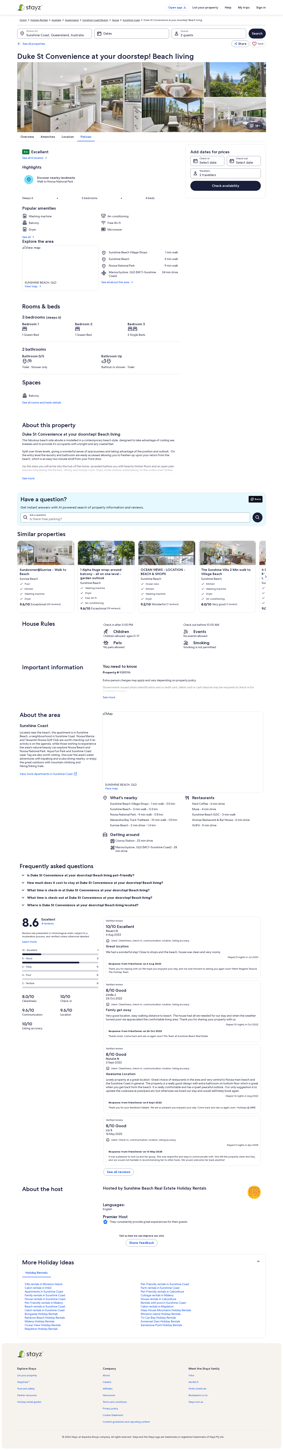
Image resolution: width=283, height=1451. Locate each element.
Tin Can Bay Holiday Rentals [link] (158, 1317)
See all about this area (115, 282)
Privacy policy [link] (110, 1408)
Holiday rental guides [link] (29, 1402)
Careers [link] (107, 1382)
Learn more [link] (29, 943)
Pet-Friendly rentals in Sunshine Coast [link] (165, 1284)
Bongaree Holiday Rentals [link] (41, 1314)
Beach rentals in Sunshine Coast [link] (45, 1306)
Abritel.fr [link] (193, 1382)
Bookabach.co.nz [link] (198, 1395)
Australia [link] (56, 20)
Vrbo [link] (191, 1375)
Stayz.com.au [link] (196, 1402)
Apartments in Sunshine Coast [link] (44, 1291)
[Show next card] (265, 576)
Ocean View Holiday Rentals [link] (43, 1325)
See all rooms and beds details (41, 402)
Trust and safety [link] (26, 1388)
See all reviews (118, 1172)
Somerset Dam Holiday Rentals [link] (160, 1321)
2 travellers (208, 175)
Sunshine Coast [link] (131, 20)
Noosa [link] (115, 20)
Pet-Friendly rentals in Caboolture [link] (162, 1291)
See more (28, 478)
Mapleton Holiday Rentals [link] (41, 1329)
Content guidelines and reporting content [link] (126, 1421)
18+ (257, 126)
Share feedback (141, 1243)
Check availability (225, 186)
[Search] (257, 517)
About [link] (106, 1375)
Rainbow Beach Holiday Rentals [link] (45, 1317)
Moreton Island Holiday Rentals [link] (161, 1314)
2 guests (187, 35)
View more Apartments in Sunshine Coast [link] (46, 774)
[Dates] (131, 34)
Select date (208, 162)
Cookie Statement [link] (113, 1415)
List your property (205, 7)
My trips (244, 7)
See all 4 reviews (32, 158)
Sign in (261, 7)
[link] (258, 43)
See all (26, 237)
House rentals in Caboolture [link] (158, 1299)
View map (31, 286)
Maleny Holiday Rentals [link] (39, 1321)
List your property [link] (27, 1375)
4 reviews (47, 923)
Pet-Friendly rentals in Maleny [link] (44, 1303)
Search (257, 33)
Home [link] (23, 20)
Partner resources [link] (27, 1395)
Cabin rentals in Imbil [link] (38, 1288)
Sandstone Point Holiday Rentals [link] (161, 1325)
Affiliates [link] (107, 1388)
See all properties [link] (34, 44)
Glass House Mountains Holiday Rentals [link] (166, 1310)
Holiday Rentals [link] (39, 20)
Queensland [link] (72, 20)
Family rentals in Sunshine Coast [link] (45, 1295)
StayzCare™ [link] (23, 1382)
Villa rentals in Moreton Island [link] (43, 1284)
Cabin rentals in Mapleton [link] (157, 1306)
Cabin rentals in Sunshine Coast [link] (45, 1310)
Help (228, 7)
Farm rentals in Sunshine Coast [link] (160, 1288)
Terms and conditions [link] (115, 1402)
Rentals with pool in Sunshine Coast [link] (163, 1303)
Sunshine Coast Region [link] (95, 20)
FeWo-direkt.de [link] (197, 1388)
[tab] (36, 1272)
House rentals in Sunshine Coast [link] (45, 1299)
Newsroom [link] (109, 1395)
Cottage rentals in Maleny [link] (157, 1295)
